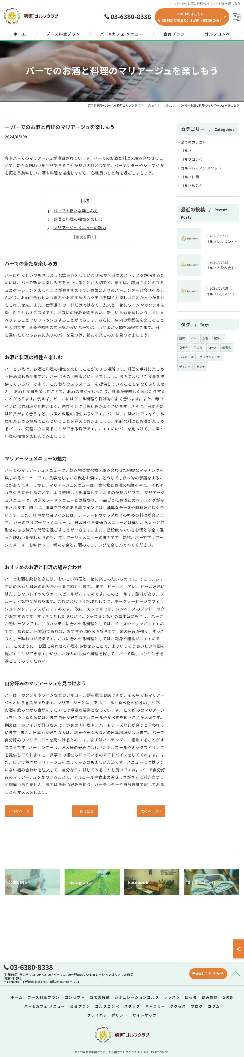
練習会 (226, 347)
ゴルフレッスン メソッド (201, 167)
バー (194, 338)
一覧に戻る (85, 811)
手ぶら (198, 347)
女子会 (183, 347)
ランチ (200, 366)
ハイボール (186, 357)
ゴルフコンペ (192, 159)
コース (212, 347)
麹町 (182, 338)
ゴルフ (186, 150)
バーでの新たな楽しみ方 (75, 210)
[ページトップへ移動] (235, 973)
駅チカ (218, 338)
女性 (205, 338)
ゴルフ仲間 (190, 176)
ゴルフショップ (209, 357)
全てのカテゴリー (195, 141)
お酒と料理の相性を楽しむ (77, 219)
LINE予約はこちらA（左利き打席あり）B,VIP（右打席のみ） (190, 17)
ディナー (185, 366)
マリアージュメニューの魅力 (79, 227)
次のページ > (151, 811)
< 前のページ (19, 811)
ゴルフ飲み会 (192, 185)
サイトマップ (144, 1014)
